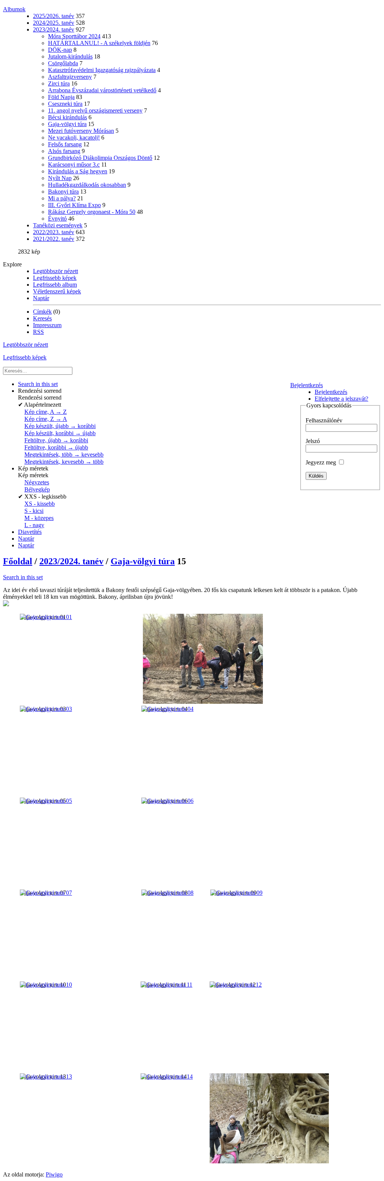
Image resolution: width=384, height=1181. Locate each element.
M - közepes (39, 518)
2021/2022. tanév (53, 239)
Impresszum (47, 325)
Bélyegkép (37, 489)
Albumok (14, 9)
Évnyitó (57, 218)
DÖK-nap (60, 50)
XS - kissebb (39, 503)
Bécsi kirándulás (67, 117)
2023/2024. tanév (53, 29)
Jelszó (313, 441)
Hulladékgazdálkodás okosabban (87, 185)
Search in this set (23, 577)
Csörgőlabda (63, 63)
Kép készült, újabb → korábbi (60, 426)
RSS (38, 332)
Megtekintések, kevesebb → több (64, 461)
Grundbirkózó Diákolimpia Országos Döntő (100, 158)
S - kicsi (34, 511)
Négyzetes (36, 482)
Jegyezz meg (322, 462)
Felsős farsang (65, 144)
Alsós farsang (64, 151)
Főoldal (17, 561)
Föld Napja (61, 97)
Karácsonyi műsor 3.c (74, 164)
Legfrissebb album (55, 284)
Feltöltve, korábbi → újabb (56, 447)
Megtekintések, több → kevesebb (64, 454)
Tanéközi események (57, 225)
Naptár (41, 298)
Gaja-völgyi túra (67, 124)
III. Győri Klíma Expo (74, 205)
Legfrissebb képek (54, 278)
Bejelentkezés (306, 385)
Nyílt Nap (60, 178)
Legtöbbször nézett (55, 271)
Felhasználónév (324, 420)
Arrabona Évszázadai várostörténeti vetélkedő (102, 90)
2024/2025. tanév (53, 23)
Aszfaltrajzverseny (70, 77)
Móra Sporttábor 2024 (74, 36)
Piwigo (54, 1174)
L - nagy (34, 525)
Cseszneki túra (65, 104)
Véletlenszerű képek (57, 291)
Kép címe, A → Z (45, 412)
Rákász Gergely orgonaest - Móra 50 (91, 212)
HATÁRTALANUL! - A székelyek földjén (99, 43)
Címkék (42, 311)
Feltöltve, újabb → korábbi (56, 440)
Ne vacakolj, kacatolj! (74, 137)
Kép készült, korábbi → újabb (60, 433)
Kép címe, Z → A (45, 419)
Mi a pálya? (62, 198)
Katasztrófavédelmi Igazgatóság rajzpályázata (102, 70)
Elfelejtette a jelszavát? (341, 398)
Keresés (42, 318)
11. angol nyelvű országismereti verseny (95, 110)
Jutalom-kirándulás (70, 56)
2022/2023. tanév (53, 232)
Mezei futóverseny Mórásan (81, 131)
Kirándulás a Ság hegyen (77, 171)
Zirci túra (59, 83)
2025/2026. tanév (53, 16)
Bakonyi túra (63, 191)
